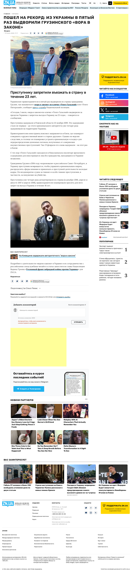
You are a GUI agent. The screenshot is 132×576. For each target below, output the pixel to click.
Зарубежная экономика (42, 538)
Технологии (70, 538)
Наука (68, 535)
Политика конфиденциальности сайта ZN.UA (115, 569)
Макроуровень (7, 541)
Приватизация (7, 547)
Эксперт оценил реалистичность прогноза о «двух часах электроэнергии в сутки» (110, 249)
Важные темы (10, 8)
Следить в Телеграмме (30, 389)
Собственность (103, 547)
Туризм (100, 544)
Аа (110, 3)
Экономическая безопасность (44, 544)
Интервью (65, 3)
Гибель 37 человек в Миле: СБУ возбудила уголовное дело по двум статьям (109, 187)
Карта (34, 519)
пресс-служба (39, 107)
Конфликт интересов (41, 541)
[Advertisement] (38, 347)
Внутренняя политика (9, 535)
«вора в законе (41, 104)
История (100, 538)
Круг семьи (101, 541)
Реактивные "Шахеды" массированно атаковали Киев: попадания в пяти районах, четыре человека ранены (110, 275)
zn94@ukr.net (56, 519)
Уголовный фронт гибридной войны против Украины (52, 269)
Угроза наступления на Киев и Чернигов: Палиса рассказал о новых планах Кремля (109, 198)
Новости (36, 3)
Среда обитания (71, 541)
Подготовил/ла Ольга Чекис (24, 288)
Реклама (35, 513)
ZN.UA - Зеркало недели (114, 147)
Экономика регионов (9, 550)
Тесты (83, 3)
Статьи (44, 3)
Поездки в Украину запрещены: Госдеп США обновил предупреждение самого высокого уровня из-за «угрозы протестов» (110, 212)
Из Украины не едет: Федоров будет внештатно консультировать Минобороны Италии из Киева (109, 227)
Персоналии (38, 547)
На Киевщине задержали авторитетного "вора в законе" (47, 255)
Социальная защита (40, 535)
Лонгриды (75, 3)
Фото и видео (54, 3)
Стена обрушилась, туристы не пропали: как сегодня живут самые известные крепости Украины (111, 261)
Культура (69, 547)
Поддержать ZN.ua (120, 3)
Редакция (35, 510)
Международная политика (11, 538)
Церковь (69, 544)
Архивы (34, 507)
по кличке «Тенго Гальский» (63, 104)
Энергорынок (6, 544)
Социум (100, 535)
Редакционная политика (40, 516)
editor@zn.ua (63, 524)
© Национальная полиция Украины (21, 87)
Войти (105, 3)
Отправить (78, 322)
